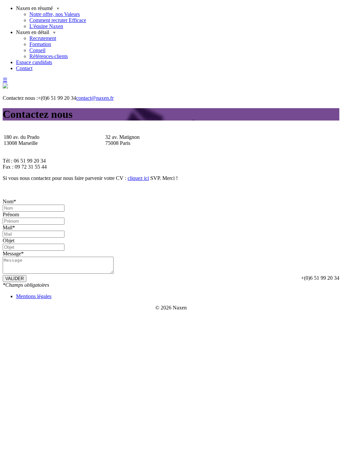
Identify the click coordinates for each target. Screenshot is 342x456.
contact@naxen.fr (95, 98)
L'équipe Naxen (46, 26)
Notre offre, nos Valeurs (54, 14)
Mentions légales (33, 296)
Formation (40, 44)
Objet (8, 240)
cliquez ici (138, 178)
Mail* (9, 227)
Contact (24, 68)
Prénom (11, 214)
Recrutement (42, 38)
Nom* (9, 201)
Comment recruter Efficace (57, 20)
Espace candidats (34, 62)
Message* (13, 253)
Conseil (37, 50)
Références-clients (48, 56)
